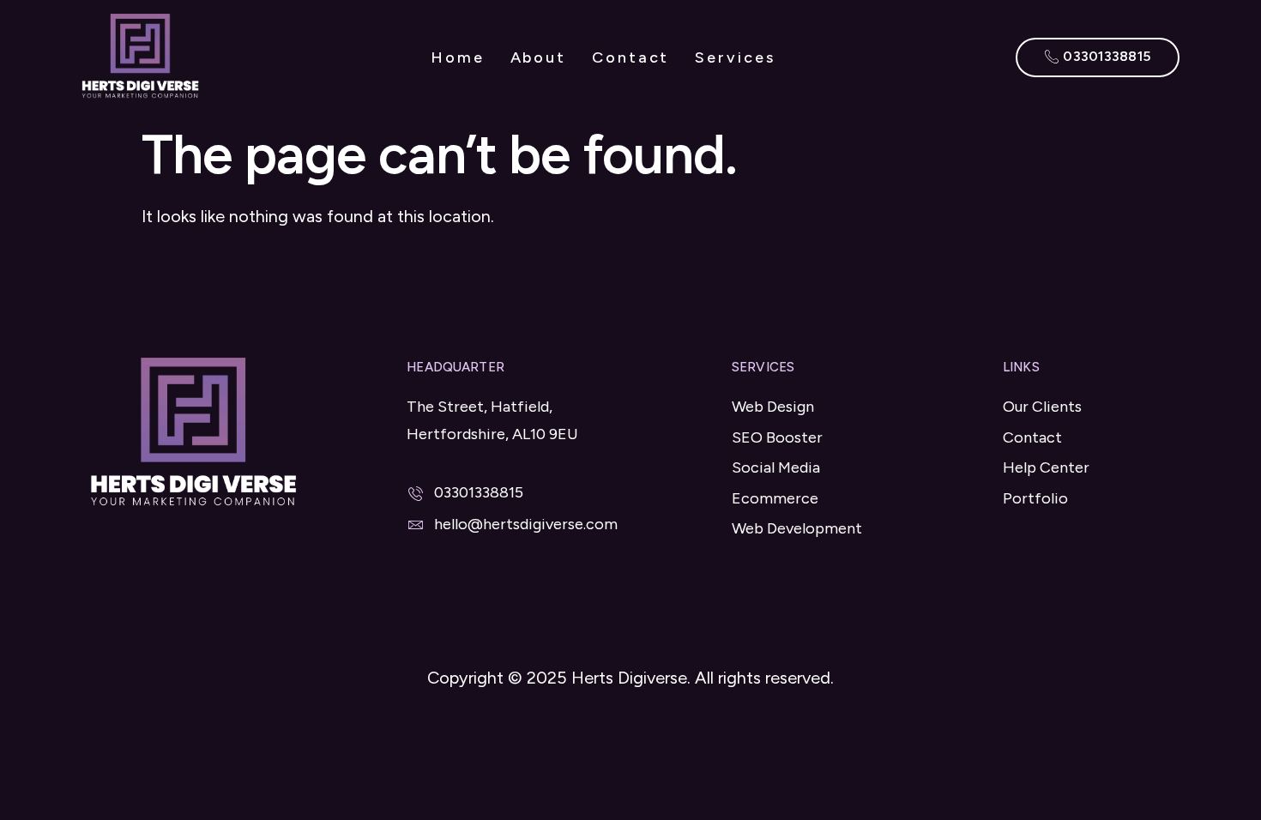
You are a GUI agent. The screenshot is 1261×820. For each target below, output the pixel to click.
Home (458, 57)
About (538, 57)
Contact (630, 57)
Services (735, 57)
